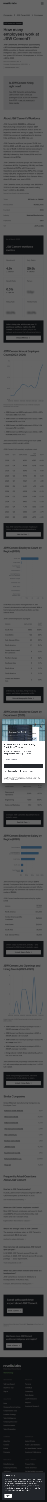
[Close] (42, 722)
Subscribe (23, 766)
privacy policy (14, 779)
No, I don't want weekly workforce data (18, 771)
